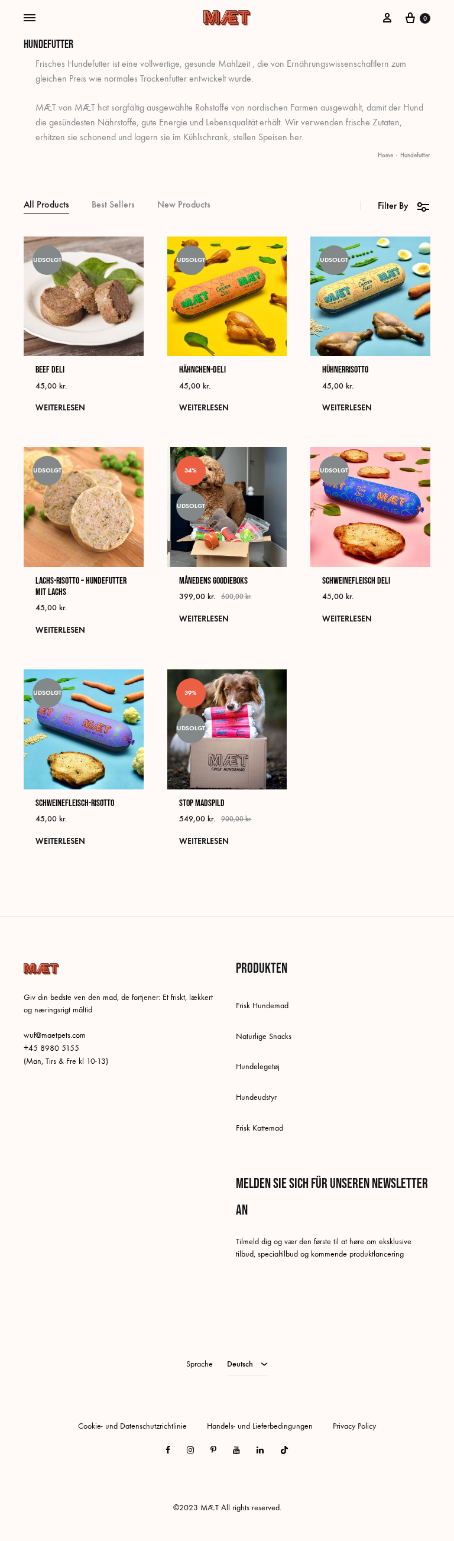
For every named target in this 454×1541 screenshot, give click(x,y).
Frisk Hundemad (262, 1006)
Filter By (393, 205)
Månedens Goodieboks (213, 581)
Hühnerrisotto (345, 369)
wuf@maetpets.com (55, 1035)
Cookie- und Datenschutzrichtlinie (132, 1426)
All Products (46, 205)
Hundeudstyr (256, 1097)
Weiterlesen (60, 408)
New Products (183, 205)
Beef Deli (49, 369)
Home (385, 155)
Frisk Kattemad (259, 1128)
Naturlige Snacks (263, 1036)
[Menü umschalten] (29, 18)
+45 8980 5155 (51, 1048)
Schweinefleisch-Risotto (74, 803)
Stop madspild (202, 803)
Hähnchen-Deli (202, 369)
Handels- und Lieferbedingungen (260, 1426)
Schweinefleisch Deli (356, 581)
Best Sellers (113, 205)
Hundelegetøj (258, 1066)
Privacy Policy (354, 1426)
